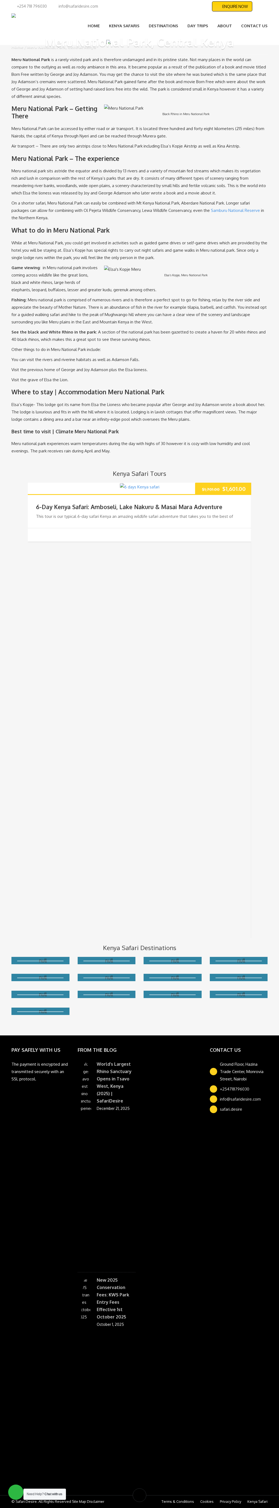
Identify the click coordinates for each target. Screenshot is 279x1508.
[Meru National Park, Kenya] (173, 984)
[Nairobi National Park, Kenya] (107, 1001)
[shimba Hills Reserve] (40, 1018)
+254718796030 (234, 1095)
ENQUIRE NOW (235, 6)
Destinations (163, 25)
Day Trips (197, 25)
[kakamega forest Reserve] (173, 967)
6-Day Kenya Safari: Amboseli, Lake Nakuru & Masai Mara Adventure (129, 506)
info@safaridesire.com (240, 1105)
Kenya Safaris (124, 25)
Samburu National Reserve (235, 210)
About (224, 25)
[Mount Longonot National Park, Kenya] (239, 984)
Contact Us (254, 25)
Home (94, 25)
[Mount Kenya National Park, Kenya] (239, 967)
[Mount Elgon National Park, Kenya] (40, 1001)
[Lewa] (40, 984)
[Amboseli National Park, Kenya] (40, 967)
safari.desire (231, 1115)
